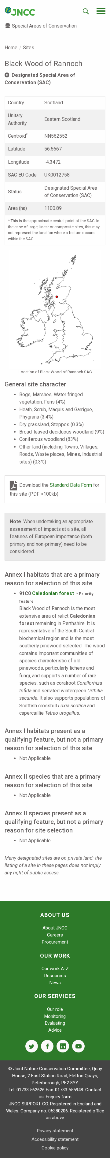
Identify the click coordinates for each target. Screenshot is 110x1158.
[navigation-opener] (101, 11)
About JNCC (55, 928)
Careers (55, 935)
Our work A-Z (55, 968)
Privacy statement (55, 1131)
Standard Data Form (71, 485)
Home (11, 47)
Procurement (55, 942)
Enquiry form (59, 1097)
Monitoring (55, 1016)
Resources (55, 975)
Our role (55, 1009)
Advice (55, 1030)
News (55, 982)
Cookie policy (55, 1148)
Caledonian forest (53, 593)
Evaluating (55, 1023)
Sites (28, 47)
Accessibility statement (55, 1139)
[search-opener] (85, 11)
